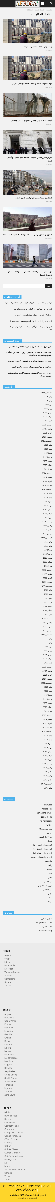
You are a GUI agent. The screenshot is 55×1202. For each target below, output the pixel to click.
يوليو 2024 (48, 493)
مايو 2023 (48, 549)
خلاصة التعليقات (46, 926)
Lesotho (8, 1045)
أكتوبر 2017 (47, 779)
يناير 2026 (48, 420)
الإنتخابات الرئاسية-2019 (42, 845)
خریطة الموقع (9, 1186)
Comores (9, 1129)
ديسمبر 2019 (47, 715)
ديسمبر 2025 (47, 424)
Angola (7, 1014)
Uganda (8, 1088)
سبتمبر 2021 (47, 630)
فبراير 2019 (47, 755)
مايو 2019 (48, 743)
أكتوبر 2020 (47, 675)
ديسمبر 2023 (47, 521)
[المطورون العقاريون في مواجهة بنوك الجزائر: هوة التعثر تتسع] (27, 219)
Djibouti (8, 1143)
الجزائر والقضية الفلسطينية (41, 857)
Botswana (9, 1018)
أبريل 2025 (47, 457)
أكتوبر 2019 (47, 723)
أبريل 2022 (47, 602)
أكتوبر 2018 (47, 771)
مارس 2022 (47, 606)
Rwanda (8, 1068)
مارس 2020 (47, 703)
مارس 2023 (47, 558)
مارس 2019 (47, 751)
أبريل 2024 (47, 505)
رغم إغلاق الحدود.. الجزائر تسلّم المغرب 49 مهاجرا (33, 315)
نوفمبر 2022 (47, 574)
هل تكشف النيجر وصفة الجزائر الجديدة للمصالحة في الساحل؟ (28, 303)
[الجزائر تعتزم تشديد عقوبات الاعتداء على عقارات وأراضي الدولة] (27, 142)
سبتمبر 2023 (47, 533)
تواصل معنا (21, 1186)
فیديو (50, 877)
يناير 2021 (48, 662)
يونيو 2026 (48, 400)
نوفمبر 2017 (47, 775)
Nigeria (8, 1065)
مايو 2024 (48, 501)
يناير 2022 (48, 614)
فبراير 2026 (47, 416)
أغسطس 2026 (46, 392)
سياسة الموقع (34, 1186)
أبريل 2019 (47, 747)
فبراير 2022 (47, 610)
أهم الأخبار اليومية (45, 837)
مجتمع (50, 893)
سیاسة (49, 869)
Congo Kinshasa (12, 1136)
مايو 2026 (48, 404)
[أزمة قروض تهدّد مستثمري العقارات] (27, 31)
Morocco (8, 969)
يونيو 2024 (48, 497)
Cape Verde (10, 1021)
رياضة (50, 865)
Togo (7, 1180)
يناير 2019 (48, 759)
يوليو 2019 (48, 735)
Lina (49, 367)
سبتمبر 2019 (47, 727)
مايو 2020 (48, 695)
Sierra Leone (10, 1075)
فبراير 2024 (47, 513)
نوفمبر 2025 (47, 428)
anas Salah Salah (44, 352)
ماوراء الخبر (47, 889)
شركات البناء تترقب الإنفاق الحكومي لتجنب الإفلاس (31, 120)
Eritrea (7, 1025)
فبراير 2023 (47, 562)
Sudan (7, 982)
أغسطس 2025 (46, 441)
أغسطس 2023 (46, 537)
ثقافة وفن (48, 861)
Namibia (8, 1062)
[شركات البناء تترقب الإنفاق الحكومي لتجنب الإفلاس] (27, 105)
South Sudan (10, 1082)
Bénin (7, 1113)
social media (46, 817)
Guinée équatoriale (13, 1156)
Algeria (7, 956)
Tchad (7, 1177)
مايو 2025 (48, 453)
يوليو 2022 (48, 590)
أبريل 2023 (47, 554)
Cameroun (9, 1123)
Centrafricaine (11, 1126)
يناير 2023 (48, 566)
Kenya (7, 1041)
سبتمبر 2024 (47, 485)
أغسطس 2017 (46, 783)
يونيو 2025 (48, 449)
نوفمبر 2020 (47, 671)
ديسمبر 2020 (47, 666)
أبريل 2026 (47, 408)
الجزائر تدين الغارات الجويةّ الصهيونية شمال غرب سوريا (31, 321)
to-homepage (46, 821)
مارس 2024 (47, 509)
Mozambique (10, 1058)
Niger (7, 1166)
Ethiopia (8, 1031)
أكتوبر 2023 (47, 529)
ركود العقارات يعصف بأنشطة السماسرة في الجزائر (32, 83)
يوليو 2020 (48, 687)
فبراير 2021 (47, 658)
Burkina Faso (10, 1116)
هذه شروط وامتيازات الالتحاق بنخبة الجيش (24, 346)
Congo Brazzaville (13, 1133)
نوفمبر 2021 (47, 622)
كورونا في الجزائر (45, 885)
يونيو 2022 (48, 594)
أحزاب (49, 833)
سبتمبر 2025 (47, 437)
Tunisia (7, 986)
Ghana (7, 1038)
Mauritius (9, 1055)
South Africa (10, 1078)
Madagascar (10, 1160)
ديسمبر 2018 (47, 763)
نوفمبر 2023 (47, 525)
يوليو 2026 (48, 396)
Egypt (7, 959)
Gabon (7, 1146)
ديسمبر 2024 (47, 473)
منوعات (49, 901)
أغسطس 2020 (46, 683)
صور (50, 873)
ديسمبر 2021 (47, 618)
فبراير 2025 (47, 465)
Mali (6, 1163)
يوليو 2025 (48, 445)
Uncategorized (45, 829)
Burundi (8, 1119)
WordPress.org (45, 930)
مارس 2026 (47, 412)
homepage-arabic (44, 813)
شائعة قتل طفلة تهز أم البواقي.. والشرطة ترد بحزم (26, 361)
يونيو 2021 (48, 642)
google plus (47, 808)
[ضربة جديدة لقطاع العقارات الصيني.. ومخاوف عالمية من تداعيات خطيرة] (27, 256)
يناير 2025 (48, 469)
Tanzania (8, 1085)
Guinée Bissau (11, 1150)
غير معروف (47, 346)
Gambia (8, 1035)
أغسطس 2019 (46, 731)
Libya (7, 962)
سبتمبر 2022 (47, 582)
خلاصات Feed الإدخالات (43, 922)
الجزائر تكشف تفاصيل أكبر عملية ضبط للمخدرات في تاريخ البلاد (30, 328)
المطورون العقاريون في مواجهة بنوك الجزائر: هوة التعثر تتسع (27, 234)
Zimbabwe (9, 1095)
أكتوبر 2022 (47, 578)
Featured (48, 804)
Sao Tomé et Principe (15, 1170)
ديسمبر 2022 (47, 570)
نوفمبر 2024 (47, 477)
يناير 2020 (48, 711)
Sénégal (8, 1173)
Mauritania (9, 966)
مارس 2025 (47, 461)
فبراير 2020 (47, 707)
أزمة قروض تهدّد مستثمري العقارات (38, 46)
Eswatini (8, 1028)
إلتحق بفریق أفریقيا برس (26, 1190)
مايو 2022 (48, 598)
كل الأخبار (48, 881)
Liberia (7, 1048)
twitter (49, 825)
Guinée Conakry (12, 1153)
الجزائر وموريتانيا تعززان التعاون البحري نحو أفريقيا (33, 309)
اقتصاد (49, 841)
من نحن (46, 1186)
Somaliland (9, 979)
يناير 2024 (48, 517)
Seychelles (9, 1072)
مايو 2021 (48, 646)
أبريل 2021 (47, 650)
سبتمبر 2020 (47, 679)
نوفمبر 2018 (47, 767)
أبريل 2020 (47, 699)
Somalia (8, 976)
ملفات (49, 897)
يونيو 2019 (48, 739)
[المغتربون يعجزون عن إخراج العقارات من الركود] (27, 182)
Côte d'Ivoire (10, 1140)
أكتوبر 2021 (47, 626)
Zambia (8, 1092)
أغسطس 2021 (46, 634)
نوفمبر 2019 (47, 719)
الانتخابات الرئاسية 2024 (42, 849)
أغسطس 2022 (46, 586)
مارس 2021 (47, 654)
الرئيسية (49, 10)
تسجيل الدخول (46, 918)
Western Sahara (12, 972)
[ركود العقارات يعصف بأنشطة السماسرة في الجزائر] (27, 68)
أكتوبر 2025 (47, 433)
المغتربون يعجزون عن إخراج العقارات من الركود (33, 198)
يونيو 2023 (48, 545)
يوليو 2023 (48, 541)
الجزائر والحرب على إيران (42, 853)
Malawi (7, 1051)
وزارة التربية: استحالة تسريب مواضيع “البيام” (27, 367)
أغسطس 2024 (46, 489)
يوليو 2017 (48, 787)
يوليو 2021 (48, 638)
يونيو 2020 (48, 691)
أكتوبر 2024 (47, 481)
